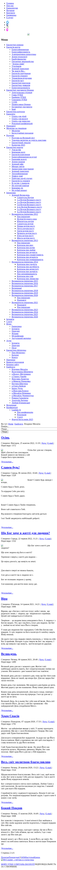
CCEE (14, 102)
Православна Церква (21, 104)
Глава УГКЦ (17, 95)
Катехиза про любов (26, 250)
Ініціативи (11, 193)
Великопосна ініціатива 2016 (25, 283)
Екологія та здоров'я (21, 181)
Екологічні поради (14, 147)
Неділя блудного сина (27, 219)
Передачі (16, 331)
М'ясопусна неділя (25, 221)
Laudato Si (16, 410)
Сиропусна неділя (25, 224)
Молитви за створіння (16, 128)
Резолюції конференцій (22, 123)
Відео (8, 324)
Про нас (10, 6)
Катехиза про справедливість (30, 255)
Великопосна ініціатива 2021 (25, 302)
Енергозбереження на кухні (24, 157)
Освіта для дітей (19, 116)
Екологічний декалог (21, 142)
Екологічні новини (14, 45)
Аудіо (8, 341)
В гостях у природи (20, 183)
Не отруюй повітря (20, 185)
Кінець (37, 857)
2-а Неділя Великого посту (29, 202)
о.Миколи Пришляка (21, 381)
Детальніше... (7, 462)
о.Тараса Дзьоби (19, 376)
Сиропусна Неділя (25, 197)
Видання (10, 10)
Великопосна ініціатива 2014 (25, 262)
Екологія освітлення (21, 154)
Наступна (29, 857)
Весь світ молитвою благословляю (25, 762)
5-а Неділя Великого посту (29, 209)
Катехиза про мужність (27, 257)
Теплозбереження (20, 173)
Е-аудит (9, 17)
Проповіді (11, 126)
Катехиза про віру (25, 245)
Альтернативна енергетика (24, 54)
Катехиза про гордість (27, 264)
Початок (5, 857)
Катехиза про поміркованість (30, 259)
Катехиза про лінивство (28, 278)
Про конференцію (25, 412)
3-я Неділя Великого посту (29, 205)
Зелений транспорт (20, 68)
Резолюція (21, 415)
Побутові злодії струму (22, 178)
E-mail (50, 443)
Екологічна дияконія (21, 85)
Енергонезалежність (21, 88)
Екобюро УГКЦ (19, 97)
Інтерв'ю (10, 319)
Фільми (15, 333)
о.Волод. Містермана (21, 374)
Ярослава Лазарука (20, 379)
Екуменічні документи (22, 107)
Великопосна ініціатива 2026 (25, 317)
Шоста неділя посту (26, 238)
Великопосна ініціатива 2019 (25, 293)
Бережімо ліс (17, 188)
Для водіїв (16, 150)
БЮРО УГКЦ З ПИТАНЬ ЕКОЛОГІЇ (18, 864)
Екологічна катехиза (15, 111)
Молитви (16, 131)
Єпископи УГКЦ (19, 100)
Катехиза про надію (26, 247)
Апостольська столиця (22, 92)
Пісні (14, 348)
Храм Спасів (10, 716)
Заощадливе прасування (23, 169)
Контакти (10, 13)
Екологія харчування (21, 73)
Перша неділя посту (26, 226)
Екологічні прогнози (21, 83)
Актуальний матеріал (21, 338)
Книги (15, 357)
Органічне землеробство (23, 61)
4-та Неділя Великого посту (29, 207)
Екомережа (11, 15)
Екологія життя (13, 47)
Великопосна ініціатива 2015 (25, 281)
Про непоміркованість (27, 274)
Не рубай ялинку (19, 190)
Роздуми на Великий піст (23, 138)
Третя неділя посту (25, 231)
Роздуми (10, 135)
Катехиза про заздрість (27, 271)
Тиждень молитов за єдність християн (29, 140)
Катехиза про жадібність (28, 267)
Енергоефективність (21, 52)
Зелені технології (19, 57)
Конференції (12, 407)
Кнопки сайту (12, 364)
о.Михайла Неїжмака (21, 393)
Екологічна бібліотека (16, 350)
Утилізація (16, 66)
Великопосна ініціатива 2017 (25, 286)
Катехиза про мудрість (27, 252)
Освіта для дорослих (21, 121)
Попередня (14, 857)
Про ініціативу (23, 216)
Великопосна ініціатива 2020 (25, 295)
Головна (10, 3)
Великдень (9, 654)
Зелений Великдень (21, 195)
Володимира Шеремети (22, 372)
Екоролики (17, 326)
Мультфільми (18, 336)
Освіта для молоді (20, 119)
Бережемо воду (18, 152)
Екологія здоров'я (19, 76)
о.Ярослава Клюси (20, 391)
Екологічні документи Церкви (20, 90)
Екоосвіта (10, 114)
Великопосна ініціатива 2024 (25, 312)
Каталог (15, 355)
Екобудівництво (19, 59)
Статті (9, 321)
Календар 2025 (18, 145)
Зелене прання (18, 162)
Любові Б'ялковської (21, 403)
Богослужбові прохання (22, 133)
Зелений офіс (18, 164)
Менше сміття (18, 166)
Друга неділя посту (25, 228)
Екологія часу (18, 80)
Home (10, 424)
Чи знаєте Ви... (18, 71)
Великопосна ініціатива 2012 (25, 214)
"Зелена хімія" (18, 64)
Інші (14, 109)
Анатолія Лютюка (20, 400)
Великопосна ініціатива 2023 (25, 310)
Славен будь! (10, 467)
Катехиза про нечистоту (28, 269)
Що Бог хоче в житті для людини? (25, 533)
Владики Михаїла (20, 369)
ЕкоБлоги (10, 367)
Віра (4, 598)
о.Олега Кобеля (19, 386)
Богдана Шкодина (20, 383)
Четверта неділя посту (27, 233)
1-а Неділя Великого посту (29, 200)
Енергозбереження (20, 49)
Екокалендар (12, 8)
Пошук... (5, 426)
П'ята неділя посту (25, 236)
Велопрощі (17, 288)
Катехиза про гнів (25, 276)
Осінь (5, 437)
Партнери (10, 360)
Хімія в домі (17, 176)
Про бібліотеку (18, 352)
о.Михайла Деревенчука (23, 395)
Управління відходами (22, 78)
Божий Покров (11, 808)
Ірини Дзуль (17, 388)
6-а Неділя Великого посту (29, 212)
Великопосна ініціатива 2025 (25, 314)
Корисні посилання (15, 362)
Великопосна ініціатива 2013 (25, 240)
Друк (44, 443)
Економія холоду (19, 159)
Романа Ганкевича (20, 398)
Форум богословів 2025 (22, 419)
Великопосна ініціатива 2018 (25, 290)
